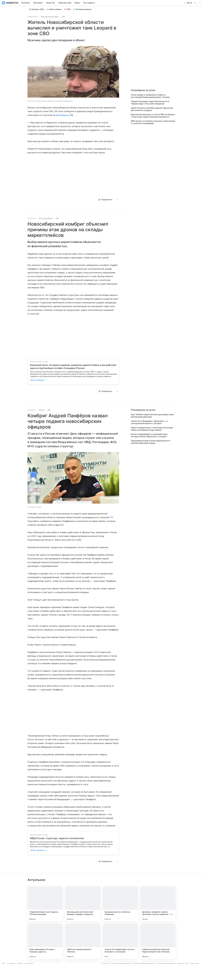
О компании (11, 963)
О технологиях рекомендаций (121, 963)
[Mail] (3, 3)
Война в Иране (55, 9)
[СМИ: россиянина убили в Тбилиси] (82, 941)
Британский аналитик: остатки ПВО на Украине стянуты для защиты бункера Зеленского (153, 115)
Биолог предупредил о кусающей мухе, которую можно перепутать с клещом (149, 435)
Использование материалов (166, 963)
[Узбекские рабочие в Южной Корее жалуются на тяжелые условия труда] (158, 941)
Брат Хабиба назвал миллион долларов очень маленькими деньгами (152, 415)
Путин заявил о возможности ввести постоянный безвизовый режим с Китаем (150, 96)
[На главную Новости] (11, 3)
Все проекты (29, 963)
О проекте (105, 963)
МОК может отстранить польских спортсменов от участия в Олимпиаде (153, 122)
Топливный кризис (83, 9)
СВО (68, 9)
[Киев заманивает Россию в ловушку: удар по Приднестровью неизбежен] (45, 941)
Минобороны (62, 115)
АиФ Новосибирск (46, 218)
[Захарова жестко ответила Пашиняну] (120, 903)
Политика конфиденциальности (143, 963)
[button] (73, 72)
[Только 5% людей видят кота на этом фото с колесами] (120, 941)
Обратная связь (183, 963)
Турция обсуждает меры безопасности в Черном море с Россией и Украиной (150, 102)
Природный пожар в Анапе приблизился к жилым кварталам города (150, 441)
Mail (3, 963)
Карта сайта (194, 963)
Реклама (20, 963)
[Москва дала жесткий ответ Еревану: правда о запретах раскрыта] (82, 903)
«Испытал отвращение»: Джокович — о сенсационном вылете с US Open (149, 422)
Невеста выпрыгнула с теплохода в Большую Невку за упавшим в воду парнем (152, 428)
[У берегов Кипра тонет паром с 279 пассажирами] (45, 903)
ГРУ (111, 517)
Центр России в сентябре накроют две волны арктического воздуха (152, 109)
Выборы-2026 (37, 9)
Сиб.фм (41, 410)
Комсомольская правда (50, 16)
